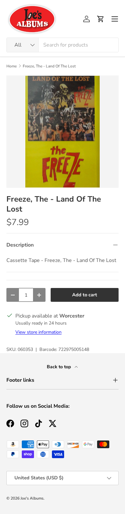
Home (11, 66)
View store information (38, 332)
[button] (101, 19)
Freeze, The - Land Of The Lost (49, 66)
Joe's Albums (32, 498)
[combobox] (62, 45)
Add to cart (84, 295)
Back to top (59, 367)
